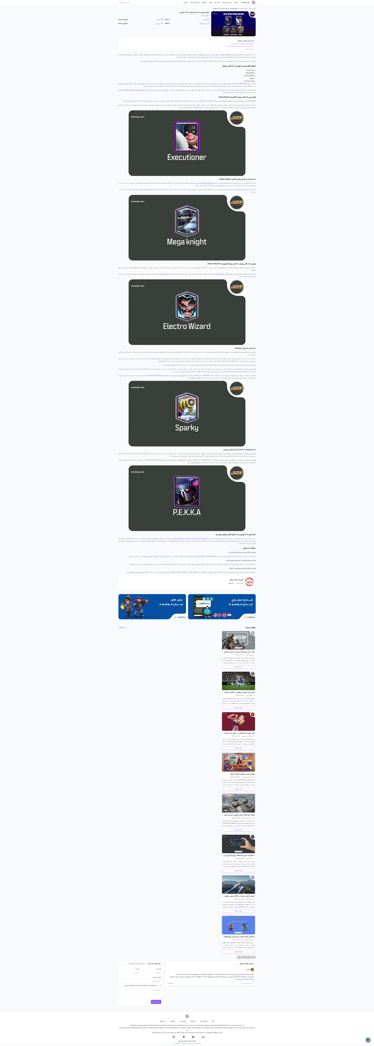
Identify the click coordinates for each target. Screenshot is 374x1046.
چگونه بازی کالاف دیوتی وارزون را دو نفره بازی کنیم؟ (238, 815)
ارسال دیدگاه (156, 1002)
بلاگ (250, 8)
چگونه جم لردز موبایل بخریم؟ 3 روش (242, 774)
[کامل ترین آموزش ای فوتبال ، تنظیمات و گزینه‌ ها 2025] (238, 681)
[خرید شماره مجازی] (222, 607)
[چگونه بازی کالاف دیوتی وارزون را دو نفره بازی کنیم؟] (238, 803)
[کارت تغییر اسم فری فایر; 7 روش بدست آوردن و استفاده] (238, 721)
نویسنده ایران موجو (236, 580)
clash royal (242, 84)
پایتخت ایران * (157, 977)
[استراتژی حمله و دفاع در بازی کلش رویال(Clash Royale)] (238, 925)
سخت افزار (217, 2)
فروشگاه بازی (203, 1021)
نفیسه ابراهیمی (248, 940)
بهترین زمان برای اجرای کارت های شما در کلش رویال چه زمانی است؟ (187, 539)
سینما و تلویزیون (227, 2)
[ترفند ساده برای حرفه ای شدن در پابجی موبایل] (238, 640)
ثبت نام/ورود (122, 2)
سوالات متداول (249, 49)
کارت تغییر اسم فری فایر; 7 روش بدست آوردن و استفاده (238, 733)
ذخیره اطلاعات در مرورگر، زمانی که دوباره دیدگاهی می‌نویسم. (140, 985)
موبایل (211, 2)
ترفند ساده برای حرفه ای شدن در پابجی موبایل (239, 652)
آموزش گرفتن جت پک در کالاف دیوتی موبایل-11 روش (238, 896)
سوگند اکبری (249, 655)
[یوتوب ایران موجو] (203, 1037)
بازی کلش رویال (225, 55)
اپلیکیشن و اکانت (195, 2)
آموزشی (185, 2)
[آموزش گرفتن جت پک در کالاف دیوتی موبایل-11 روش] (238, 884)
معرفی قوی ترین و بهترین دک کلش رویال (242, 44)
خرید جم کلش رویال (166, 274)
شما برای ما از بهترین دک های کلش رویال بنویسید (240, 46)
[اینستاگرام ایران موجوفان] (174, 1037)
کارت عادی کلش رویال (221, 274)
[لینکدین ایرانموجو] (193, 1037)
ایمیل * (137, 969)
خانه (254, 8)
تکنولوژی (204, 2)
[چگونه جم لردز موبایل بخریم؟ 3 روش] (238, 762)
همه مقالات (121, 628)
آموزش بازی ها (243, 8)
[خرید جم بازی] (152, 607)
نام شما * (158, 969)
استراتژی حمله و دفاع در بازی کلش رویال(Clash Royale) (238, 937)
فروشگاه (193, 1021)
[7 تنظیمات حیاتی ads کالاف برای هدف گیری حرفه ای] (238, 844)
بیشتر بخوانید (238, 667)
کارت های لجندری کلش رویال (206, 183)
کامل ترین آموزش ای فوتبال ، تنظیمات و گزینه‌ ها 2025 (238, 692)
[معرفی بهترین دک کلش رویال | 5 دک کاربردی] (233, 24)
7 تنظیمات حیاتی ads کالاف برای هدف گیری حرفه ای (238, 855)
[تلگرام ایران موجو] (183, 1037)
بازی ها (236, 2)
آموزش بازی (183, 1021)
